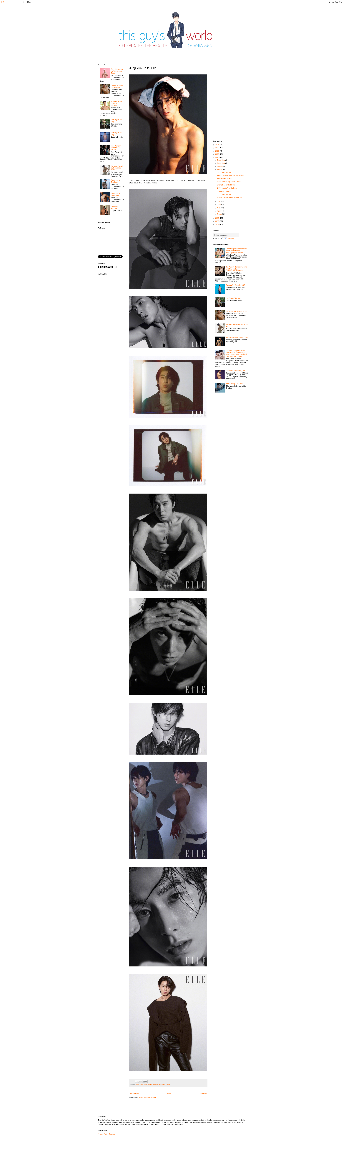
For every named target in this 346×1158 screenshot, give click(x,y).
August (220, 169)
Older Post (203, 1094)
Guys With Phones (115, 207)
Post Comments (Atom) (147, 1098)
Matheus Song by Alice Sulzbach (116, 103)
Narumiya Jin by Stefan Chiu (117, 86)
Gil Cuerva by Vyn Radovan (227, 188)
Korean (155, 1084)
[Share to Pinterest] (146, 1081)
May (219, 208)
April (219, 211)
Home (169, 1094)
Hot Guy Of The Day (224, 172)
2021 (217, 154)
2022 (217, 151)
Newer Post (134, 1094)
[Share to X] (141, 1081)
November (221, 163)
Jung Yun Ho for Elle (224, 179)
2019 (217, 218)
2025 (217, 145)
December (221, 160)
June (219, 205)
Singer (168, 1084)
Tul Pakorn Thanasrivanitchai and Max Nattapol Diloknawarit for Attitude (236, 269)
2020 (217, 157)
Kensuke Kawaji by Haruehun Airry (117, 168)
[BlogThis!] (138, 1081)
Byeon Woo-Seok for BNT (235, 285)
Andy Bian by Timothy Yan (235, 371)
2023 (217, 148)
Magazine (162, 1084)
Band (141, 1084)
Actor (137, 1084)
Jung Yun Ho (148, 1084)
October (220, 166)
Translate (230, 238)
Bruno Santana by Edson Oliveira (229, 182)
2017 (217, 224)
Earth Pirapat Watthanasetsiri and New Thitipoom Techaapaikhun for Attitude (236, 251)
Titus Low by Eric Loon (234, 384)
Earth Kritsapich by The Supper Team (117, 71)
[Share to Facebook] (143, 1081)
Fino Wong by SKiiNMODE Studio (116, 148)
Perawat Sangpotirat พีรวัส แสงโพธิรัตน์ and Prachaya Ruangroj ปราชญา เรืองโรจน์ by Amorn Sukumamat (236, 353)
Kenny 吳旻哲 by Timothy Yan (237, 337)
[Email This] (136, 1081)
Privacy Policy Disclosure (107, 1134)
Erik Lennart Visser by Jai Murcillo (229, 197)
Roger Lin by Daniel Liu (116, 194)
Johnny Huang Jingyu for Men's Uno (230, 175)
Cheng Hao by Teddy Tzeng (227, 185)
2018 (217, 221)
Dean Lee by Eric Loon (116, 181)
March (219, 214)
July (219, 201)
